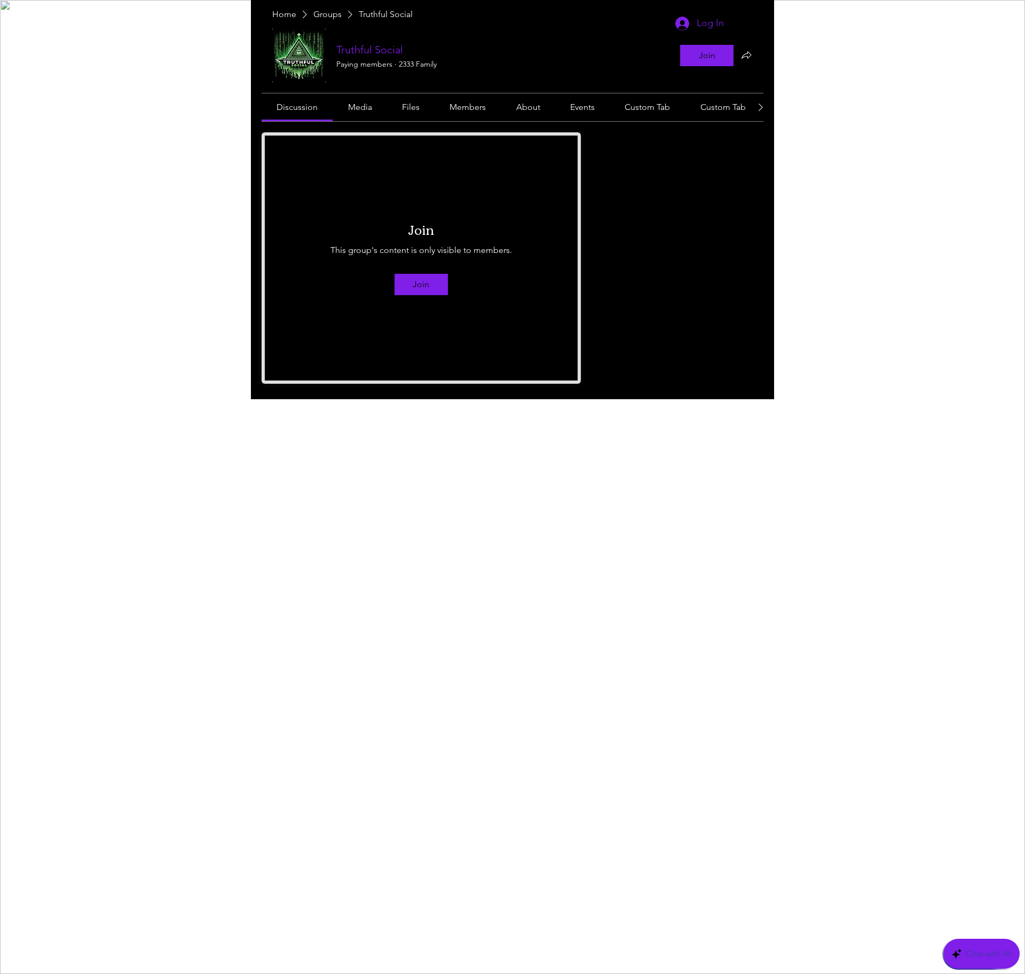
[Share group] (746, 55)
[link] (297, 107)
